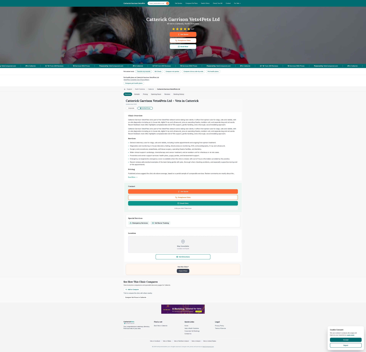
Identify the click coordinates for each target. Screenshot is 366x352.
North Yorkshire (140, 89)
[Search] (167, 3)
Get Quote (184, 34)
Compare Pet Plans (192, 3)
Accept (345, 340)
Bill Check (158, 71)
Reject (346, 345)
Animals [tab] (137, 94)
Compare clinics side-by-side (193, 71)
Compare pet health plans (133, 83)
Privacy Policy (219, 325)
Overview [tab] (128, 94)
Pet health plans (213, 71)
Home (186, 325)
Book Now (184, 47)
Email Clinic (184, 203)
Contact (228, 3)
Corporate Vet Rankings (192, 331)
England (129, 89)
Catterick (151, 89)
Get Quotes (178, 3)
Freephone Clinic (184, 40)
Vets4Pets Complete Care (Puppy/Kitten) (136, 79)
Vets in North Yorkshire (192, 328)
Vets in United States (209, 341)
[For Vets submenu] (240, 3)
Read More (131, 177)
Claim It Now (183, 271)
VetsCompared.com (208, 346)
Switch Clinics (205, 3)
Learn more (350, 335)
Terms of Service (220, 328)
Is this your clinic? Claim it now (183, 208)
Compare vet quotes (172, 71)
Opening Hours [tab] (156, 94)
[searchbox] (157, 3)
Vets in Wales (167, 341)
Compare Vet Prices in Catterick (135, 297)
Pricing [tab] (145, 94)
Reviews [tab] (167, 94)
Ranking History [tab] (179, 94)
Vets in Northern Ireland (181, 341)
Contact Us (188, 333)
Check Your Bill (217, 3)
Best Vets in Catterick (160, 325)
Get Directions (184, 257)
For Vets (236, 3)
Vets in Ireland (195, 341)
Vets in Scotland (155, 341)
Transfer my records (143, 71)
